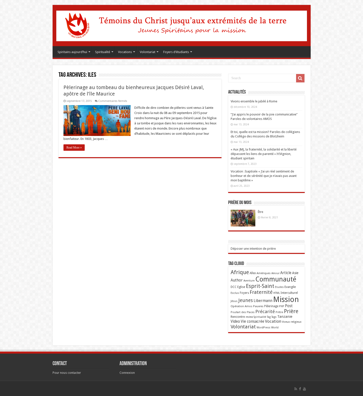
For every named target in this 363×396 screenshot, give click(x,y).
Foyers (244, 293)
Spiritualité (102, 52)
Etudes (279, 287)
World (275, 327)
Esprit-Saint (260, 286)
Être (260, 212)
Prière (291, 311)
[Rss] (296, 389)
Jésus (234, 301)
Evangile (290, 287)
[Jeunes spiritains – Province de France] (181, 25)
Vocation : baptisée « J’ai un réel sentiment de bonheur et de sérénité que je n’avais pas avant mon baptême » (264, 176)
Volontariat (147, 52)
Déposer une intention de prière (253, 248)
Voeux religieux (292, 321)
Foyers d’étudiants (176, 52)
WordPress (263, 327)
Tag (269, 317)
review (249, 317)
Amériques (264, 273)
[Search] (300, 78)
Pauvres (258, 306)
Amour (275, 273)
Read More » (74, 147)
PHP (281, 306)
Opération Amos (241, 306)
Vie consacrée (252, 321)
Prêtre (279, 312)
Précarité (265, 311)
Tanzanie (284, 316)
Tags (274, 317)
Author (237, 280)
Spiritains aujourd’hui (72, 52)
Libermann (263, 301)
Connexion (127, 373)
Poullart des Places (243, 312)
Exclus (235, 293)
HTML (276, 293)
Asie (295, 273)
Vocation (273, 321)
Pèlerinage (271, 306)
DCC (234, 287)
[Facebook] (300, 389)
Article (285, 273)
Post (289, 306)
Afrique (240, 272)
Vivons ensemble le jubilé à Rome (254, 101)
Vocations (125, 52)
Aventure (249, 280)
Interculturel (289, 293)
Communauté (275, 279)
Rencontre (238, 317)
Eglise (241, 287)
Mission (286, 299)
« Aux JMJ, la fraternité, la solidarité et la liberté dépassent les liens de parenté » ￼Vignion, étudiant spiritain (264, 154)
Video (235, 321)
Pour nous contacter (67, 373)
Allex (253, 273)
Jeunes (245, 300)
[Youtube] (304, 389)
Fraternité (261, 292)
